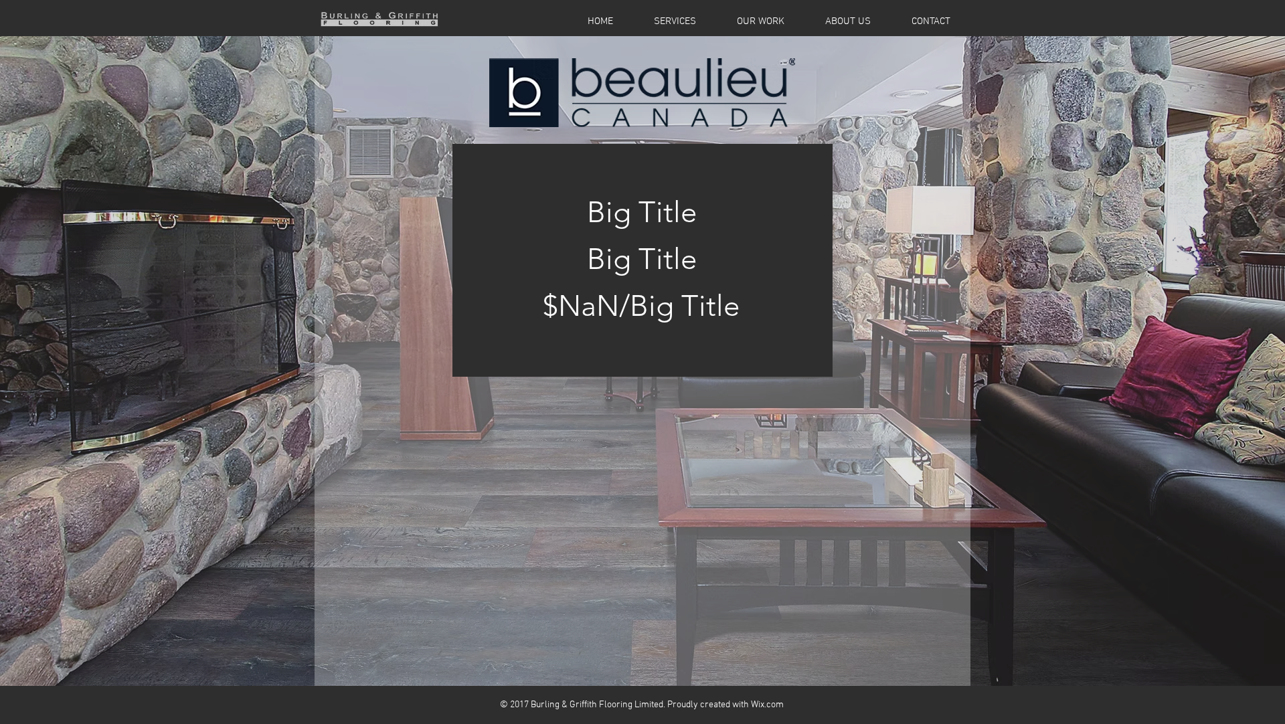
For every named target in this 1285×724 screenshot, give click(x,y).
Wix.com (767, 705)
